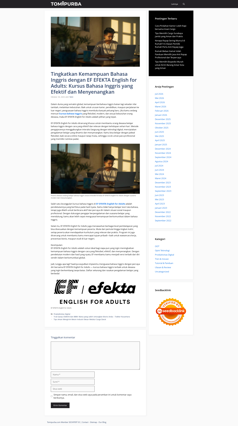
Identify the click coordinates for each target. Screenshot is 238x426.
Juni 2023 (159, 195)
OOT (157, 246)
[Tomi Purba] (66, 4)
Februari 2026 (162, 110)
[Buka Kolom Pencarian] (183, 4)
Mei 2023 (159, 199)
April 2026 (160, 102)
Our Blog (102, 422)
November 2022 (163, 216)
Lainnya (174, 4)
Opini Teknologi (162, 250)
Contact (85, 422)
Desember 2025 (163, 119)
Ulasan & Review (163, 267)
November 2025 (163, 123)
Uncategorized (162, 271)
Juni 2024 (159, 169)
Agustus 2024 (161, 161)
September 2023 (163, 191)
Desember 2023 (163, 182)
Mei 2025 (159, 136)
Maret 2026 (160, 106)
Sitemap (93, 422)
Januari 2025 (161, 144)
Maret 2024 (160, 178)
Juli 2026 (159, 93)
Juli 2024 (159, 165)
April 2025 (160, 140)
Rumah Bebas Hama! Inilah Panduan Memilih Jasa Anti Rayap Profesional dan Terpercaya (171, 54)
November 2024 (163, 153)
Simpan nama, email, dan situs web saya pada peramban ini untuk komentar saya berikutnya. (92, 396)
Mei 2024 (159, 174)
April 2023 (160, 203)
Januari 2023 (161, 207)
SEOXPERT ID (74, 422)
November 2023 (163, 186)
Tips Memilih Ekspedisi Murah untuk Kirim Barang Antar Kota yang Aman (169, 64)
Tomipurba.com (53, 422)
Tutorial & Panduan (164, 263)
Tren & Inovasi (162, 258)
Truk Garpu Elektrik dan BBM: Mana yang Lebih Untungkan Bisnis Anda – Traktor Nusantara (92, 316)
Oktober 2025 (161, 127)
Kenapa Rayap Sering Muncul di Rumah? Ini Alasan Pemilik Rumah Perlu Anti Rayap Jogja (170, 43)
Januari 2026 (161, 115)
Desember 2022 (163, 212)
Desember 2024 (163, 148)
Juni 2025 (159, 131)
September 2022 (163, 220)
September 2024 (163, 157)
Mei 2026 (159, 98)
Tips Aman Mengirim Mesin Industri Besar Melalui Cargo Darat (80, 319)
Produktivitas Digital (62, 314)
